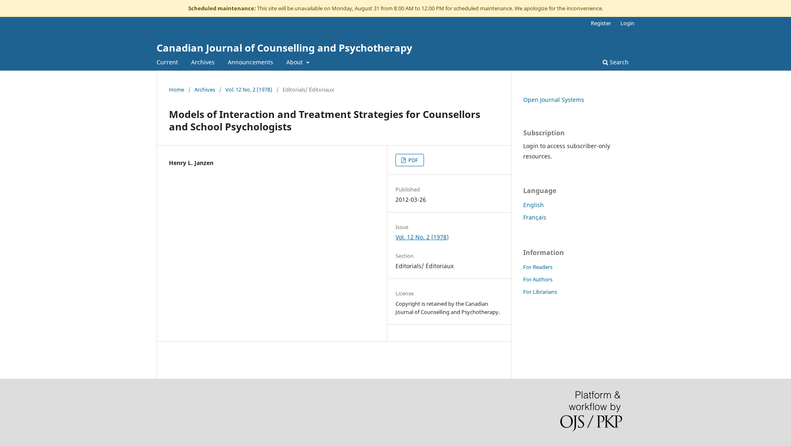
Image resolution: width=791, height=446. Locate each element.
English (533, 205)
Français (534, 217)
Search (618, 62)
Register (601, 23)
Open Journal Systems (553, 100)
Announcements (250, 62)
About (295, 62)
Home (176, 89)
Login (627, 23)
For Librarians (540, 291)
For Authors (537, 279)
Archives (203, 62)
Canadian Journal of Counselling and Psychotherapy (284, 47)
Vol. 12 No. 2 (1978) (248, 89)
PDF (412, 160)
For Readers (537, 267)
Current (167, 62)
